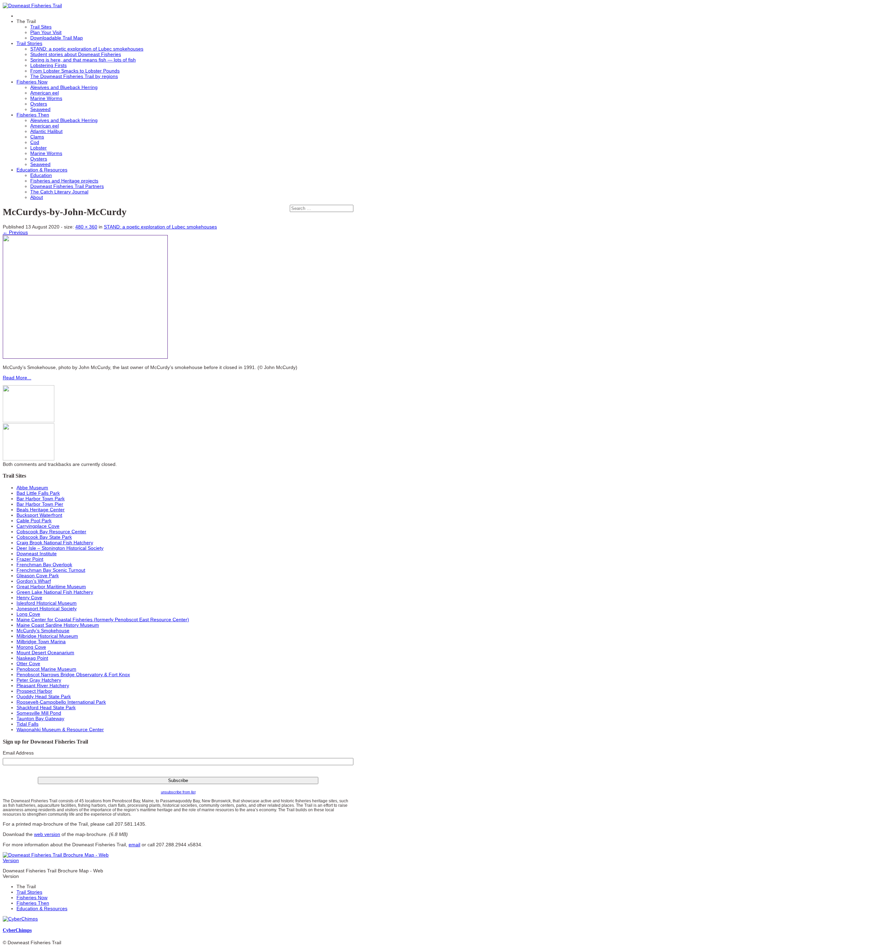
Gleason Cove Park (37, 575)
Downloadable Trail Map (56, 38)
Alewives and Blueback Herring (64, 87)
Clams (37, 137)
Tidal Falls (27, 724)
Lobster (38, 147)
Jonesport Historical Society (46, 608)
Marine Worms (46, 98)
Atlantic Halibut (46, 131)
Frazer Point (29, 559)
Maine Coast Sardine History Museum (57, 625)
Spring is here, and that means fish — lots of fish (83, 60)
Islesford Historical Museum (46, 603)
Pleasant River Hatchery (42, 685)
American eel (44, 93)
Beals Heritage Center (40, 509)
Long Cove (28, 614)
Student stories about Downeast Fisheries (75, 54)
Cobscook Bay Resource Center (51, 531)
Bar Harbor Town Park (40, 498)
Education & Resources (41, 169)
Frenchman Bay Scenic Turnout (50, 570)
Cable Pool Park (34, 520)
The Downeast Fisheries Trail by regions (74, 76)
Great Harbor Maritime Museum (51, 586)
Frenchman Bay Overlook (44, 564)
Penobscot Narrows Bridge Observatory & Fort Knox (73, 674)
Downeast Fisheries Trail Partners (67, 186)
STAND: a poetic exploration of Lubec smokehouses (86, 49)
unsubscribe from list (178, 792)
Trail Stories (29, 43)
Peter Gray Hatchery (38, 680)
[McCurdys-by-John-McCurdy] (85, 357)
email (134, 844)
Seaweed (40, 109)
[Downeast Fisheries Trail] (32, 5)
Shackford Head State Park (46, 707)
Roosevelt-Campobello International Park (61, 702)
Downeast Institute (36, 553)
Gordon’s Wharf (33, 581)
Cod (34, 142)
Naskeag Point (32, 658)
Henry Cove (29, 597)
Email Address (18, 753)
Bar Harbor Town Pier (39, 504)
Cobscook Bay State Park (44, 537)
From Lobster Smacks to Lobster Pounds (75, 71)
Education (41, 175)
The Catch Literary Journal (59, 191)
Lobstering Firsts (48, 65)
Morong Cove (31, 647)
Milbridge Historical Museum (47, 636)
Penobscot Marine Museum (46, 669)
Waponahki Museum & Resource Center (60, 729)
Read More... (17, 377)
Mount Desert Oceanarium (45, 652)
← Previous (15, 232)
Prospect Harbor (34, 691)
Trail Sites (41, 27)
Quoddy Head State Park (43, 696)
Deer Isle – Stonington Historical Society (59, 548)
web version (47, 834)
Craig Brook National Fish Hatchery (54, 542)
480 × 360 (86, 227)
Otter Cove (28, 663)
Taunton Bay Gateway (40, 718)
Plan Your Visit (46, 32)
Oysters (38, 104)
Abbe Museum (32, 487)
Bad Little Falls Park (38, 493)
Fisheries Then (32, 115)
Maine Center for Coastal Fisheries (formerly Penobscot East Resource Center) (102, 619)
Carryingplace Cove (37, 526)
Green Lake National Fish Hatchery (54, 592)
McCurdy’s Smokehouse (42, 630)
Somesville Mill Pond (38, 713)
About (36, 197)
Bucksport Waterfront (39, 515)
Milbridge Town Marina (41, 641)
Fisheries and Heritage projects (64, 180)
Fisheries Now (31, 82)
